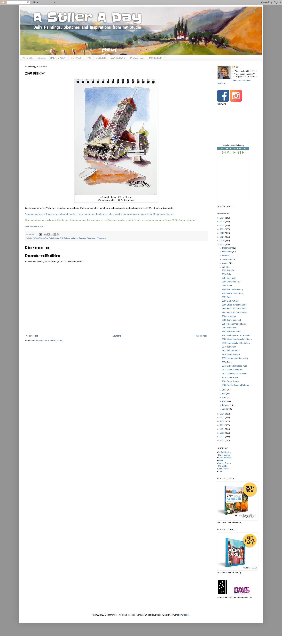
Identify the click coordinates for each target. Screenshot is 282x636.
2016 (222, 421)
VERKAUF (76, 58)
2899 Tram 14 (228, 270)
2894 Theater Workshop (232, 289)
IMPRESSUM (155, 58)
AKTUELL (28, 58)
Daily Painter (54, 238)
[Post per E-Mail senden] (40, 234)
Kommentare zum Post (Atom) (49, 340)
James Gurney (224, 463)
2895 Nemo (227, 286)
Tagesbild (82, 238)
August (225, 263)
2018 (222, 414)
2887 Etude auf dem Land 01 (235, 312)
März (224, 401)
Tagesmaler (91, 238)
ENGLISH (101, 58)
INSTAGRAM (137, 58)
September (227, 259)
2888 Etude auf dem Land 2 (234, 308)
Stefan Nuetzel (224, 452)
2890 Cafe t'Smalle (230, 301)
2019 (222, 244)
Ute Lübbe (222, 466)
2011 (222, 440)
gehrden (74, 238)
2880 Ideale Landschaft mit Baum (237, 339)
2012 (222, 437)
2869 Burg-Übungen (231, 381)
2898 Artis (226, 274)
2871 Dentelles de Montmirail (235, 374)
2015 (222, 425)
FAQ (88, 58)
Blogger (185, 615)
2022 (222, 233)
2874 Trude (227, 362)
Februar (226, 405)
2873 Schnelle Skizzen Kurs (234, 366)
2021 (222, 237)
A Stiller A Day (42, 238)
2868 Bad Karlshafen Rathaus (235, 385)
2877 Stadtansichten (231, 350)
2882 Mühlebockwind (231, 331)
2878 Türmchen (229, 347)
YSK (220, 471)
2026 (222, 218)
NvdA (220, 460)
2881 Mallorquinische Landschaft (236, 335)
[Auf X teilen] (51, 234)
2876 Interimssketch (231, 354)
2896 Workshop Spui (231, 282)
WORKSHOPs (118, 58)
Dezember (227, 248)
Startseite (117, 336)
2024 (222, 225)
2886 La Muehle (229, 316)
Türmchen (101, 238)
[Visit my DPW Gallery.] (233, 155)
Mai (224, 394)
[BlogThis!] (48, 234)
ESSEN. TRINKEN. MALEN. (52, 58)
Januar (225, 409)
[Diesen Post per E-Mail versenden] (45, 234)
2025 (222, 221)
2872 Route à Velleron (232, 370)
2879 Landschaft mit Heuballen (236, 343)
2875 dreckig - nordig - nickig (235, 358)
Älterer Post (201, 336)
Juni (224, 390)
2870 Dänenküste (230, 377)
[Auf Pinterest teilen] (57, 234)
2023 (222, 229)
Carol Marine (224, 455)
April (224, 397)
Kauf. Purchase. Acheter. (34, 226)
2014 (222, 429)
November (227, 252)
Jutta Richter (223, 469)
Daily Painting (65, 238)
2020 (222, 241)
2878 (35, 238)
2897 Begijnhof (228, 278)
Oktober (226, 255)
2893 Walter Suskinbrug (232, 293)
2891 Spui (226, 297)
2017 (222, 417)
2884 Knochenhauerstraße (234, 324)
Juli (224, 267)
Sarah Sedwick (225, 458)
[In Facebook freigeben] (54, 234)
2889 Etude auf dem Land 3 (234, 305)
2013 (222, 433)
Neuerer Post (32, 336)
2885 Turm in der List (231, 320)
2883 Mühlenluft (229, 328)
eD (237, 67)
